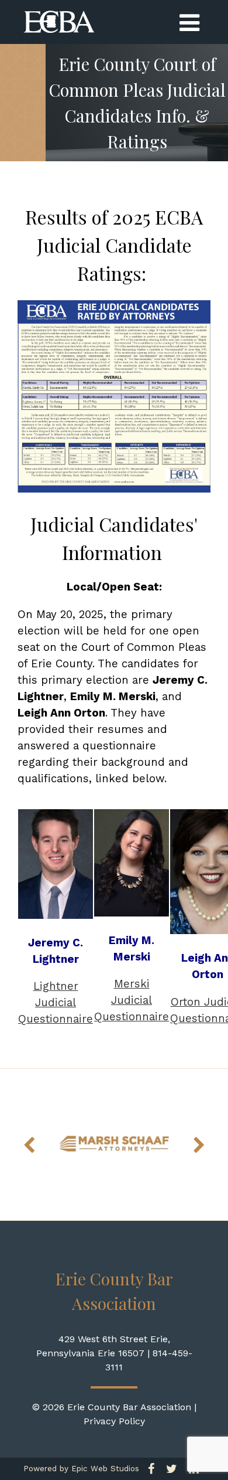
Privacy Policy (114, 1421)
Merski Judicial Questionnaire (131, 1000)
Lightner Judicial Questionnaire (55, 1003)
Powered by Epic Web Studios (81, 1468)
